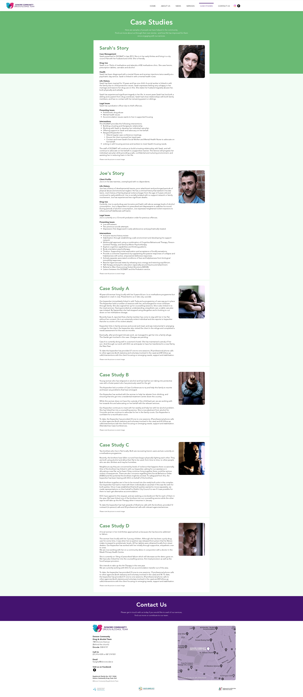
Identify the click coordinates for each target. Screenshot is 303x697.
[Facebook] (238, 5)
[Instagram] (234, 5)
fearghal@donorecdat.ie (103, 662)
